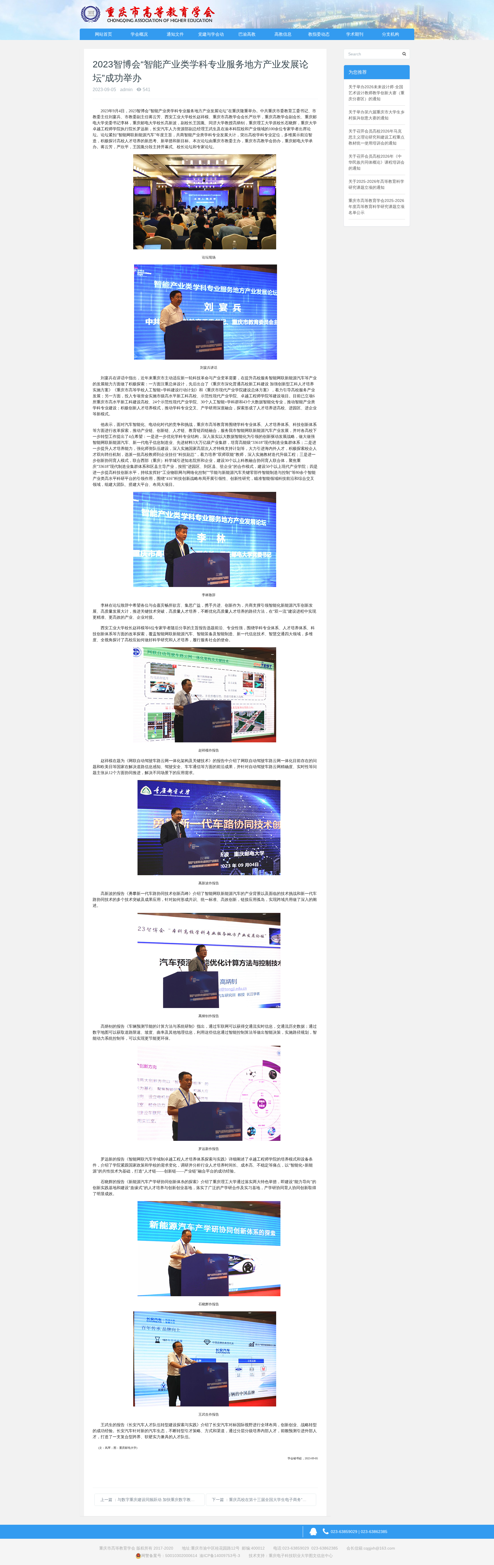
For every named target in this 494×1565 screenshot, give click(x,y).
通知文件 (175, 34)
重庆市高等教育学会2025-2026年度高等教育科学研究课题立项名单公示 (376, 206)
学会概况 (139, 34)
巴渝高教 (247, 34)
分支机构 (390, 34)
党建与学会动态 (211, 36)
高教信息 (283, 34)
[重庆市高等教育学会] (151, 14)
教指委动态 (319, 34)
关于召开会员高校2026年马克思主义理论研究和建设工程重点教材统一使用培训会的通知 (376, 137)
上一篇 (152, 1499)
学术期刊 (354, 34)
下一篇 (264, 1499)
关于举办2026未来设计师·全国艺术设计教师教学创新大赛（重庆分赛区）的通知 (376, 93)
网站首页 (103, 34)
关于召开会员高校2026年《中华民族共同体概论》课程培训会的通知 (376, 162)
